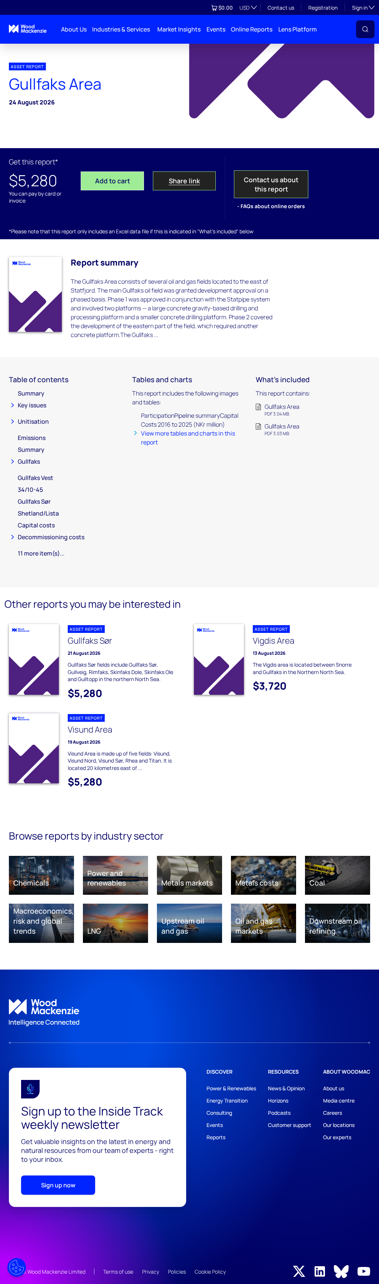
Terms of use (118, 1271)
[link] (189, 1013)
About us (333, 1088)
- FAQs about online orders (271, 206)
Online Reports (251, 29)
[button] (365, 29)
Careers (332, 1112)
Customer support (289, 1124)
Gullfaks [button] (29, 461)
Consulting (219, 1112)
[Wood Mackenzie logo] (28, 29)
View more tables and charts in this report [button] (188, 437)
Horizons (278, 1100)
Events (216, 29)
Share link (184, 180)
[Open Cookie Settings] (16, 1267)
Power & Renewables (231, 1088)
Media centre (339, 1100)
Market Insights (179, 29)
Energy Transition (227, 1100)
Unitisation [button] (33, 421)
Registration (323, 7)
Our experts (337, 1137)
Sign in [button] (363, 7)
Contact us (281, 7)
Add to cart (112, 180)
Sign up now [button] (58, 1185)
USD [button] (244, 7)
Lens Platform (297, 29)
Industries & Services (121, 29)
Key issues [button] (32, 405)
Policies (177, 1271)
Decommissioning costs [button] (51, 537)
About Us (74, 29)
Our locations (339, 1124)
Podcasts (279, 1112)
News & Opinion (286, 1088)
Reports (216, 1137)
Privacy (150, 1271)
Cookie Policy (210, 1271)
